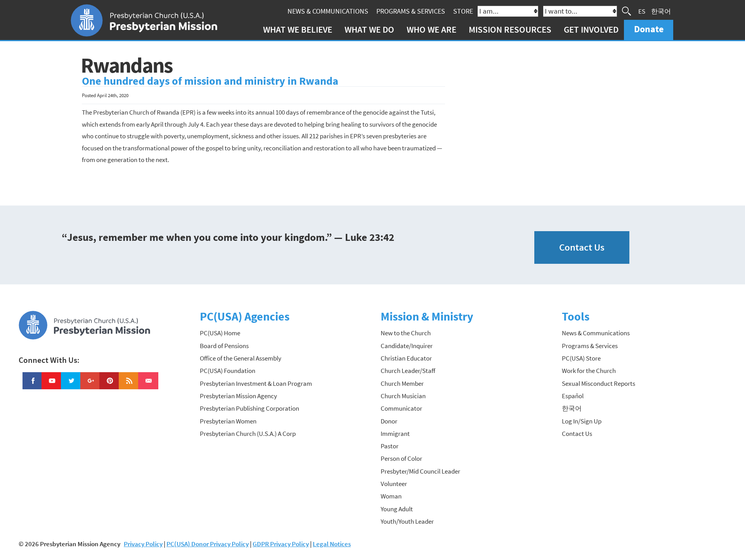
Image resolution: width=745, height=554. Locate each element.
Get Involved (591, 29)
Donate (649, 29)
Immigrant (395, 433)
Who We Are (431, 29)
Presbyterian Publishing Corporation (249, 408)
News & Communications (328, 11)
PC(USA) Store (581, 358)
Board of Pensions (224, 345)
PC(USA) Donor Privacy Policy (207, 544)
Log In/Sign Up (581, 421)
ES (641, 11)
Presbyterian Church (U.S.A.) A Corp (248, 433)
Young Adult (397, 509)
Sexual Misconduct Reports (598, 383)
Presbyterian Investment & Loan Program (256, 383)
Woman (391, 496)
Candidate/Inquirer (407, 345)
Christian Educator (406, 358)
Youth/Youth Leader (407, 521)
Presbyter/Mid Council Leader (420, 471)
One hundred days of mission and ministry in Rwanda (210, 81)
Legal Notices (332, 544)
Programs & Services (410, 11)
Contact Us (582, 247)
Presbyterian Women (228, 421)
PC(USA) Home (220, 333)
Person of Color (401, 458)
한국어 (661, 11)
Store (463, 11)
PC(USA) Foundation (227, 370)
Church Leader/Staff (408, 370)
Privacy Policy (143, 544)
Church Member (402, 383)
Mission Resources (510, 29)
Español (573, 396)
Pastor (389, 446)
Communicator (401, 408)
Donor (389, 421)
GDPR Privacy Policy (281, 544)
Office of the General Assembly (240, 358)
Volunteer (394, 483)
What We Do (369, 29)
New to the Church (406, 333)
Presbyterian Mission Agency (238, 396)
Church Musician (403, 396)
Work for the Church (589, 370)
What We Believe (297, 29)
